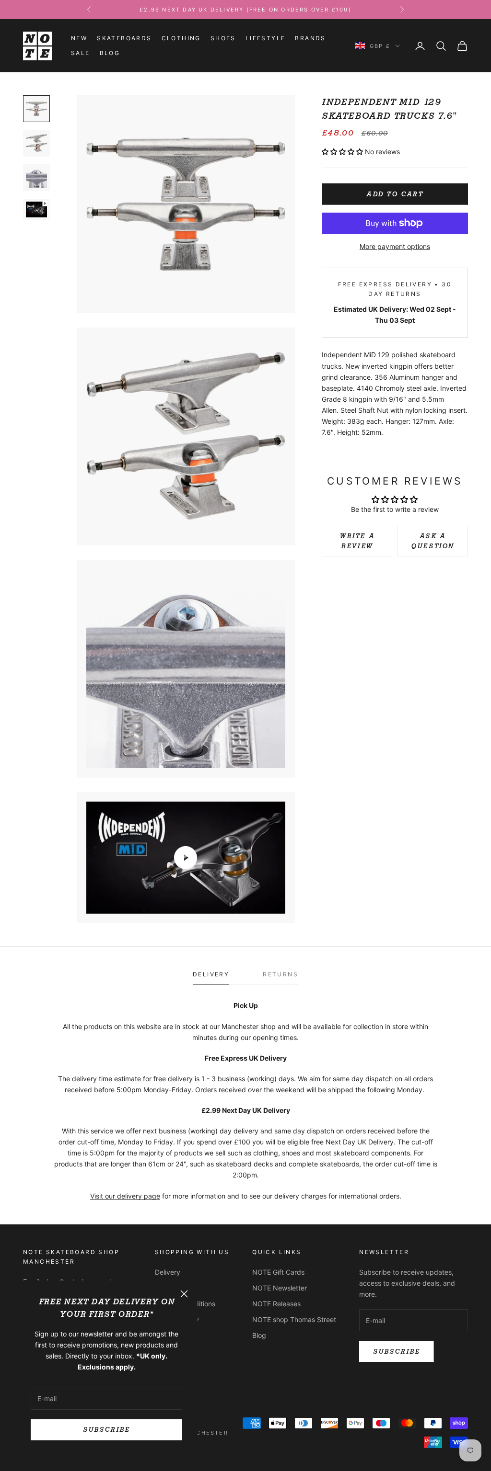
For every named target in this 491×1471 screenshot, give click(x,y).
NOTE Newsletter (279, 1288)
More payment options (395, 246)
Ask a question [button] (432, 541)
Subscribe (106, 1429)
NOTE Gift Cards (278, 1272)
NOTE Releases (276, 1304)
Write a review (356, 541)
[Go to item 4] (36, 209)
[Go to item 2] (36, 143)
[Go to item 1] (36, 108)
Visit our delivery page (125, 1196)
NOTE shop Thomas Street (294, 1319)
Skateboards (124, 38)
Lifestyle (266, 38)
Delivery (167, 1272)
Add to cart (394, 194)
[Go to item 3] (36, 177)
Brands (310, 38)
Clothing (181, 38)
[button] (342, 151)
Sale (80, 53)
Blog (110, 53)
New (79, 38)
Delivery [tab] (211, 974)
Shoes (223, 38)
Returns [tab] (280, 974)
